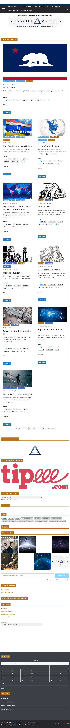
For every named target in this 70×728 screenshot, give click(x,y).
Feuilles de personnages (41, 521)
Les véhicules (44, 206)
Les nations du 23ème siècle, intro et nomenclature (17, 208)
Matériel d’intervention (49, 269)
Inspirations (22, 521)
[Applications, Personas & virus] (52, 314)
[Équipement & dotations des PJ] (17, 315)
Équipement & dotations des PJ (17, 332)
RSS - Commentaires (7, 592)
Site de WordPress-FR (7, 617)
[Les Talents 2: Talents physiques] (9, 561)
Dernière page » (50, 428)
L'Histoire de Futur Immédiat (57, 521)
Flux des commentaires (8, 614)
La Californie (9, 87)
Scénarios (4, 518)
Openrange (54, 6)
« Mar (3, 688)
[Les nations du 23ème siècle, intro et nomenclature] (17, 191)
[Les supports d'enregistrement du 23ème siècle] (42, 561)
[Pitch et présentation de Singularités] (60, 561)
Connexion (4, 608)
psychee (15, 84)
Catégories (4, 622)
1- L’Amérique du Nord (49, 146)
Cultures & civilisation (9, 81)
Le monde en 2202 (41, 6)
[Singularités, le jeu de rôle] (3, 9)
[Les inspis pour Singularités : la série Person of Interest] (9, 544)
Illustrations (11, 10)
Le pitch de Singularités (10, 439)
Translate (14, 500)
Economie (17, 518)
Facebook (5, 505)
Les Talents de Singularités (9, 521)
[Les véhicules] (52, 191)
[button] (18, 6)
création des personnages (10, 263)
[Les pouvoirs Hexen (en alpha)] (17, 378)
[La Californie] (35, 62)
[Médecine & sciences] (17, 254)
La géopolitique (54, 136)
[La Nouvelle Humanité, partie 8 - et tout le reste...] (27, 544)
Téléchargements (26, 10)
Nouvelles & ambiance (56, 518)
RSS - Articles (5, 590)
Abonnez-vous (62, 576)
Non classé (11, 518)
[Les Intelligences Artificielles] (60, 544)
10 (38, 428)
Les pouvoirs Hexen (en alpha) (17, 394)
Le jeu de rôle (26, 6)
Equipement (41, 200)
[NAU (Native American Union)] (17, 127)
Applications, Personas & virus (50, 331)
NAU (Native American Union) (17, 146)
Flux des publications (7, 611)
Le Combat (37, 518)
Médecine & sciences (13, 272)
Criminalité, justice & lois (27, 518)
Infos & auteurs (12, 6)
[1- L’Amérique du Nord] (52, 127)
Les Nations (29, 81)
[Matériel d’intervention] (52, 254)
